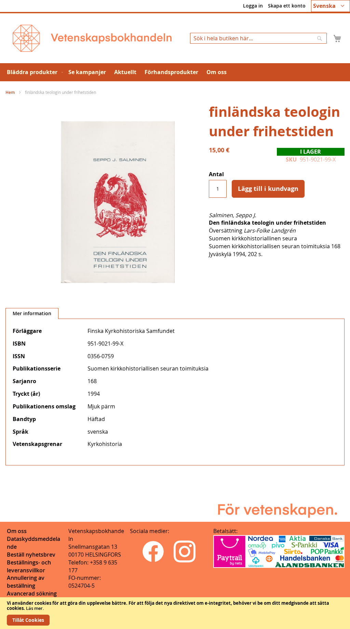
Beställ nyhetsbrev (31, 554)
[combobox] (258, 38)
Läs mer (34, 608)
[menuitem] (33, 72)
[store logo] (92, 38)
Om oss (17, 531)
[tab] (31, 313)
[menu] (175, 72)
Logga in (253, 5)
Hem (10, 92)
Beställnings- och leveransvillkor (29, 566)
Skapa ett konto (287, 5)
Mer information (32, 313)
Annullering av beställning (25, 581)
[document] (175, 613)
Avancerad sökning (32, 593)
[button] (330, 6)
